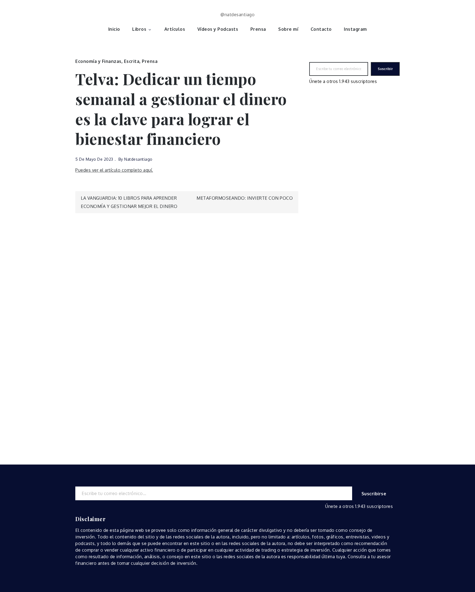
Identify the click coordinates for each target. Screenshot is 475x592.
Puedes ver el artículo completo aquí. (114, 170)
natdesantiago (138, 159)
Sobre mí (288, 29)
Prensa (258, 29)
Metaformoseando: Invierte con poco (245, 198)
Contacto (321, 29)
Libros (139, 29)
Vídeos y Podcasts (217, 29)
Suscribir (385, 69)
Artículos (174, 29)
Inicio (114, 29)
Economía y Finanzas (98, 61)
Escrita (132, 61)
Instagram (355, 29)
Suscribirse (373, 493)
